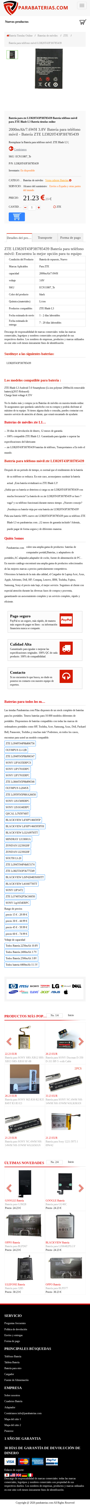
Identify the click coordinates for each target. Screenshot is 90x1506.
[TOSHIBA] (45, 986)
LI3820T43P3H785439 (19, 363)
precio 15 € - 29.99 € (16, 914)
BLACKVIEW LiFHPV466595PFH (25, 826)
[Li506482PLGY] (65, 1225)
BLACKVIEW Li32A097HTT (22, 832)
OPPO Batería (12, 1242)
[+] (38, 207)
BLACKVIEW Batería (57, 1242)
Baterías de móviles (48, 35)
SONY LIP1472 (14, 890)
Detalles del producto (19, 238)
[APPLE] (66, 991)
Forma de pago (70, 237)
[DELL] (76, 986)
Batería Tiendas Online (21, 35)
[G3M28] (24, 1183)
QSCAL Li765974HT (17, 813)
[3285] (24, 1267)
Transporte (45, 237)
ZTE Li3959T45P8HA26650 (21, 794)
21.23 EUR (11, 1137)
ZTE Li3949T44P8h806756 (20, 743)
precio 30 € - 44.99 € (16, 921)
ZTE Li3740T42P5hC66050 (20, 896)
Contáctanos (20, 149)
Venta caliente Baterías (57, 180)
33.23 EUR (51, 1095)
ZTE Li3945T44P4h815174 (20, 864)
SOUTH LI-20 (13, 858)
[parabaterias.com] (45, 8)
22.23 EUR (11, 1053)
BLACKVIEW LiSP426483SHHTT (25, 877)
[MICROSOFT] (66, 986)
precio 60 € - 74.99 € (16, 933)
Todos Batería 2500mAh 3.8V (21, 958)
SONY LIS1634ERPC (17, 807)
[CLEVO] (34, 991)
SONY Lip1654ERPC (17, 902)
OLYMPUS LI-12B (16, 750)
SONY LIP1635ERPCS (18, 762)
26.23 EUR (51, 1053)
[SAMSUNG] (13, 991)
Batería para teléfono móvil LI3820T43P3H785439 (35, 43)
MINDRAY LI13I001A (18, 839)
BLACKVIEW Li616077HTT (21, 883)
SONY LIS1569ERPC (17, 801)
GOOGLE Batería (14, 1200)
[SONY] (34, 986)
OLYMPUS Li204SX (17, 788)
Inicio (71, 1015)
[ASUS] (55, 991)
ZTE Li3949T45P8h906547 (20, 756)
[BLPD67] (24, 1225)
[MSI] (24, 986)
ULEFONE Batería (15, 1284)
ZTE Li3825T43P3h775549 (20, 870)
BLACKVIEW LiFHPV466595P (23, 820)
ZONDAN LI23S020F (18, 845)
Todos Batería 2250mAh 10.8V (22, 945)
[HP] (13, 986)
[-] (25, 207)
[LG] (55, 986)
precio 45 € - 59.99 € (16, 927)
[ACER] (45, 991)
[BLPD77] (65, 1267)
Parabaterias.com (15, 547)
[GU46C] (65, 1183)
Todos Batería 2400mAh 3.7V (21, 952)
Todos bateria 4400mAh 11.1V (22, 964)
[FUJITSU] (24, 991)
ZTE (65, 35)
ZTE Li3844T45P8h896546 (20, 781)
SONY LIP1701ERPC (17, 769)
